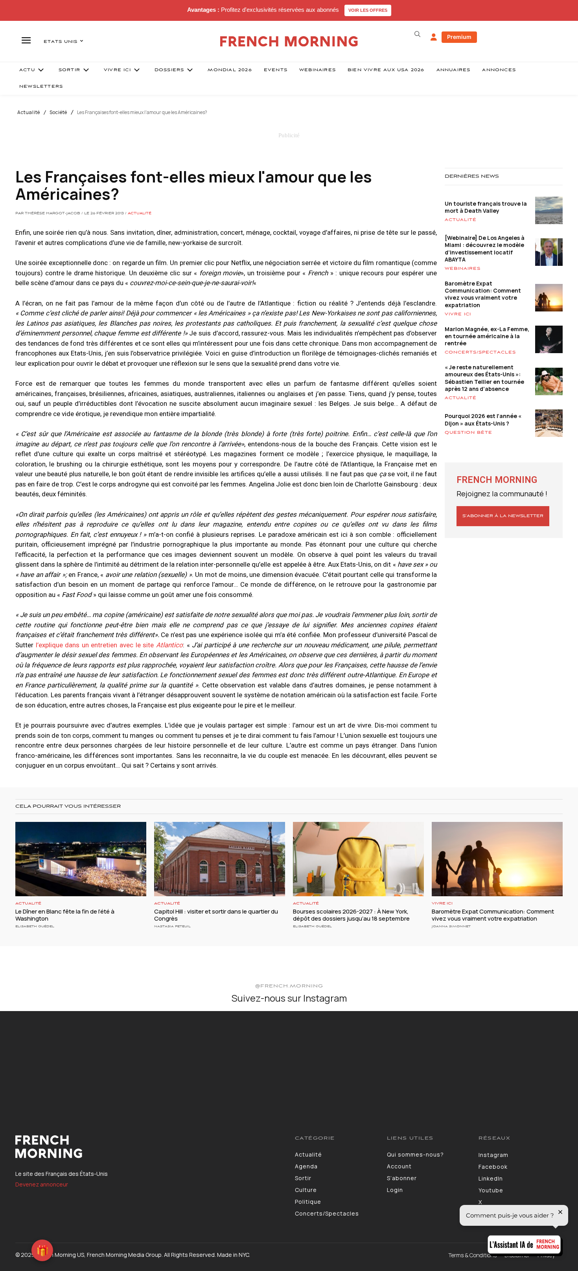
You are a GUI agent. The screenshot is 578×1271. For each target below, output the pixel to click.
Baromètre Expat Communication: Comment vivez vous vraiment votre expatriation (483, 294)
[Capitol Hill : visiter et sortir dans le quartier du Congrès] (219, 859)
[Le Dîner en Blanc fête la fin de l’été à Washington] (80, 859)
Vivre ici (458, 314)
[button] (417, 34)
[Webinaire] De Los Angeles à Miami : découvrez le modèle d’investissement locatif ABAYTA (485, 248)
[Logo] (149, 1146)
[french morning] (289, 41)
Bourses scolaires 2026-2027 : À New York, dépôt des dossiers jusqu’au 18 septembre (351, 915)
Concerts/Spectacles (480, 352)
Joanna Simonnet (451, 926)
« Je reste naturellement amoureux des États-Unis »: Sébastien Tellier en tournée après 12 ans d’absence (484, 377)
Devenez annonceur (41, 1184)
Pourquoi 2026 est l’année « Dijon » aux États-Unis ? (483, 419)
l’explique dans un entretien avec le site (109, 645)
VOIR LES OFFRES (367, 10)
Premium (459, 36)
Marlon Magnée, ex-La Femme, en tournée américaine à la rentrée (487, 336)
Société (58, 112)
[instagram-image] (47, 1058)
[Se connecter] (434, 37)
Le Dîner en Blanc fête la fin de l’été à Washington (64, 915)
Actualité (28, 112)
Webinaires (462, 268)
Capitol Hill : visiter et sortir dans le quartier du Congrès (216, 915)
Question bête (468, 432)
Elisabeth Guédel (34, 926)
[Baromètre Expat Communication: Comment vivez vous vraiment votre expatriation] (497, 859)
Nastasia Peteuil (172, 926)
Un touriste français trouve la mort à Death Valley (486, 207)
